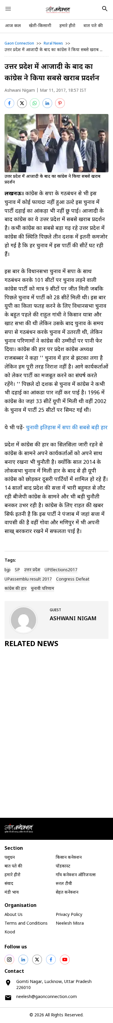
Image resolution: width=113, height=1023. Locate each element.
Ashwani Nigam (20, 91)
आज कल (13, 26)
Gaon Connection (19, 43)
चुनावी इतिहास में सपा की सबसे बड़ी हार (67, 427)
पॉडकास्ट (63, 866)
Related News (31, 644)
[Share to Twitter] (22, 103)
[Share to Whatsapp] (34, 103)
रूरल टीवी (64, 884)
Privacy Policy (69, 915)
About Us (14, 915)
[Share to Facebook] (9, 103)
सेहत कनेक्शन (67, 892)
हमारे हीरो (67, 26)
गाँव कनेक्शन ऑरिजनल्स (76, 875)
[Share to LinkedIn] (47, 103)
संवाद (9, 884)
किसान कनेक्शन (69, 858)
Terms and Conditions (26, 923)
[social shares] (9, 959)
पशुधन (10, 858)
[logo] (58, 9)
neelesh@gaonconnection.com (46, 997)
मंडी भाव (12, 892)
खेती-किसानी (40, 26)
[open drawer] (8, 8)
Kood (10, 932)
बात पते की (93, 26)
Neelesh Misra (70, 923)
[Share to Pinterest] (60, 103)
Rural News (53, 43)
